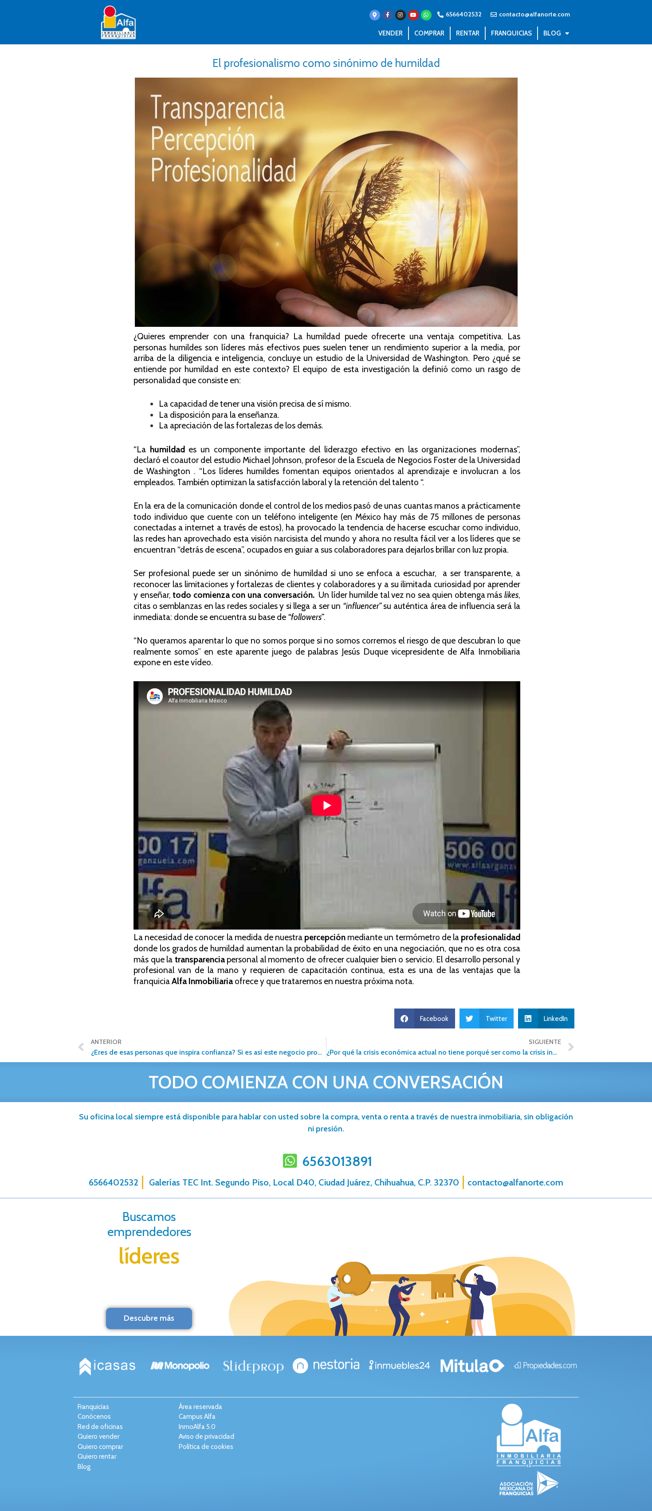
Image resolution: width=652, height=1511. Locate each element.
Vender (390, 33)
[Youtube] (413, 15)
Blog (552, 33)
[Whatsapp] (426, 15)
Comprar (429, 33)
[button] (425, 1018)
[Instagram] (400, 15)
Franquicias (511, 33)
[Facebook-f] (387, 15)
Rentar (467, 33)
